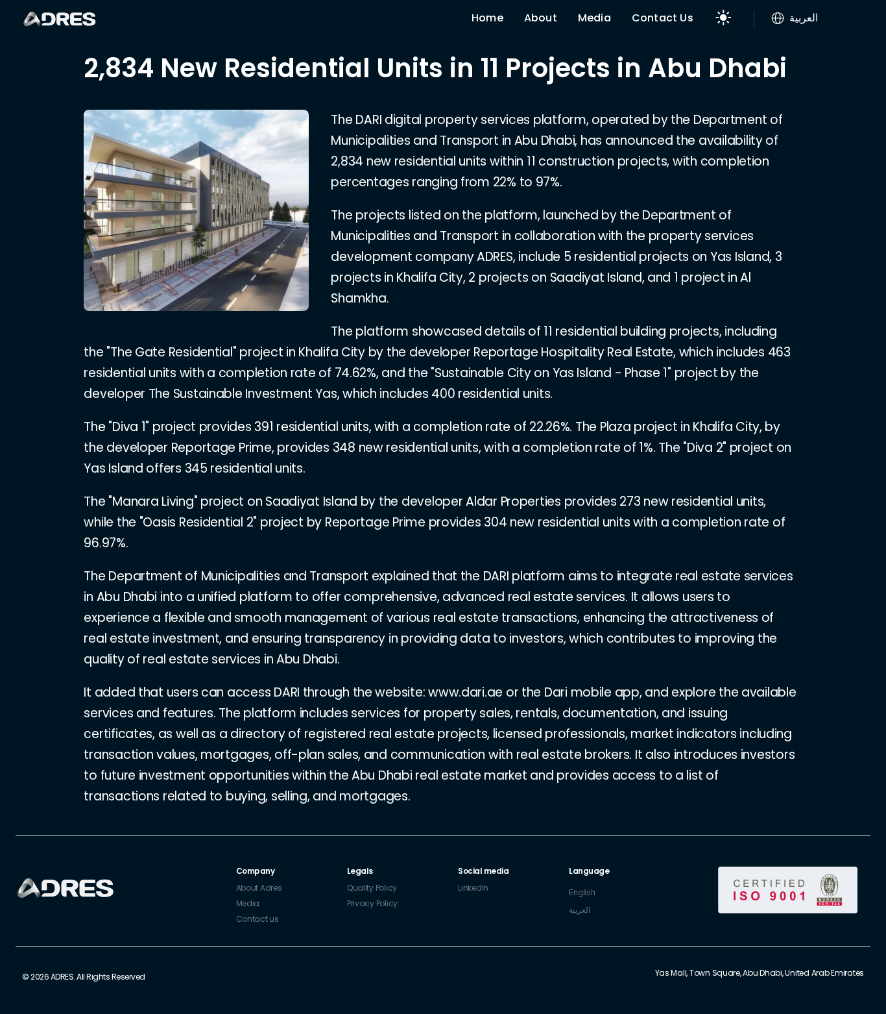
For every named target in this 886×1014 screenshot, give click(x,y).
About (540, 17)
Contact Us (662, 17)
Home (487, 17)
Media (594, 17)
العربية (579, 910)
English (582, 892)
